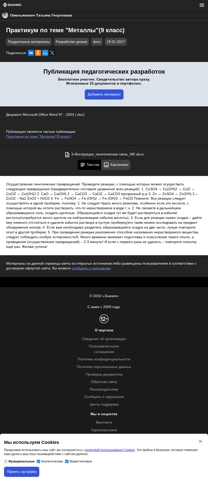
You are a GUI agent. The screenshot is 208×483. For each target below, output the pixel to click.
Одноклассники (104, 430)
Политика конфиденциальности (104, 359)
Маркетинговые (81, 461)
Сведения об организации (104, 339)
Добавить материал (104, 94)
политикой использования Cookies (110, 450)
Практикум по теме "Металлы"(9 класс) (38, 136)
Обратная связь (104, 382)
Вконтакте (104, 422)
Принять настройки (21, 472)
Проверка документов (104, 374)
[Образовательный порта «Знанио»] (12, 5)
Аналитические (52, 461)
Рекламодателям (104, 389)
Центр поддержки (104, 404)
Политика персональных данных (104, 367)
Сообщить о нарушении (104, 397)
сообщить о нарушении (91, 268)
